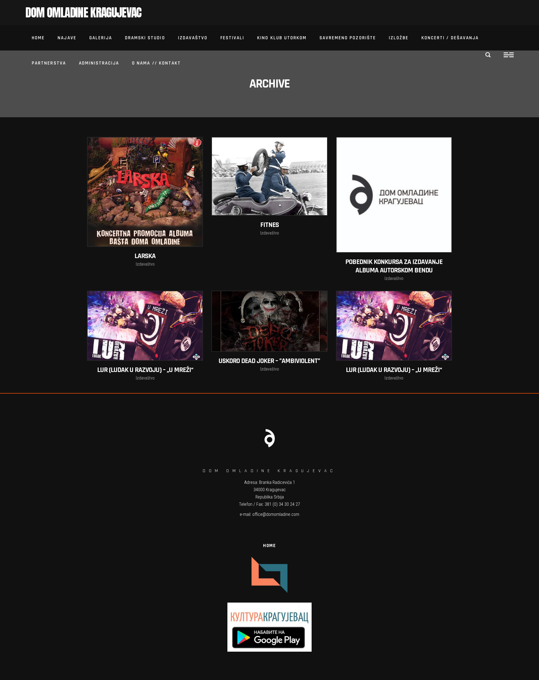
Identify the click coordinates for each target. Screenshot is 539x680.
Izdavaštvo (145, 264)
